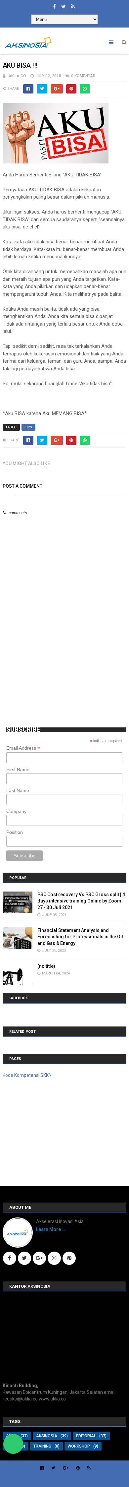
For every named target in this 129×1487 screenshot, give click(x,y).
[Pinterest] (69, 1258)
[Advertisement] (52, 667)
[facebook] (54, 5)
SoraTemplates (39, 1479)
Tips (28, 427)
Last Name (17, 790)
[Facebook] (9, 1258)
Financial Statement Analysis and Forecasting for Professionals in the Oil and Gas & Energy (80, 937)
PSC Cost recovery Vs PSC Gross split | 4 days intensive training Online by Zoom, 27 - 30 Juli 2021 (81, 901)
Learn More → (51, 1229)
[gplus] (65, 1468)
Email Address (23, 748)
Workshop (79, 1446)
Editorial (86, 1436)
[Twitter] (24, 1258)
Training (42, 1446)
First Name (17, 769)
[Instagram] (54, 1258)
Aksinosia (46, 1436)
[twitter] (63, 5)
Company (16, 811)
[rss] (72, 5)
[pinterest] (77, 1468)
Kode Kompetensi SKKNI (28, 1075)
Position (14, 832)
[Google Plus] (39, 1258)
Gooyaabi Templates (105, 1479)
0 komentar (83, 76)
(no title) (46, 966)
